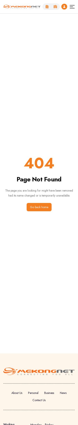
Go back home (39, 207)
